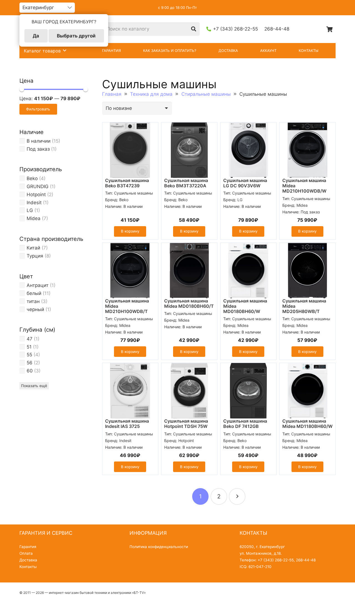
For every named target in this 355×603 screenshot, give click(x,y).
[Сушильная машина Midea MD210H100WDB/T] (130, 270)
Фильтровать (38, 109)
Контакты (28, 566)
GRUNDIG (38, 186)
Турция (35, 256)
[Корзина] (329, 29)
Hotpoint (36, 194)
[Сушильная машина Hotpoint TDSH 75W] (189, 390)
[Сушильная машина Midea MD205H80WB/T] (307, 270)
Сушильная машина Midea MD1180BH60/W (307, 423)
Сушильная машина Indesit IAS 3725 (127, 423)
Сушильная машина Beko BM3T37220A (186, 183)
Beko (32, 178)
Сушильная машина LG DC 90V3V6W (245, 183)
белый (34, 293)
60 (30, 371)
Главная (111, 94)
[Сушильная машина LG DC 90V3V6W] (248, 150)
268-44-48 (306, 560)
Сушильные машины (133, 193)
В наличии (38, 141)
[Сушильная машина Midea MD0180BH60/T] (189, 270)
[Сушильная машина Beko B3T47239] (130, 150)
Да (36, 36)
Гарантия (27, 546)
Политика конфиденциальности (159, 546)
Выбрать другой (76, 36)
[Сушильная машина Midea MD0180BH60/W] (248, 270)
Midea (33, 218)
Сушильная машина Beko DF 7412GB (245, 423)
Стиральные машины (206, 94)
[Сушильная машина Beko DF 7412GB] (248, 390)
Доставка (28, 560)
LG (30, 210)
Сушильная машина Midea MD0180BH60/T (189, 303)
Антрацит (38, 285)
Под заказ (38, 149)
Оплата (26, 553)
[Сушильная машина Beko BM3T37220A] (189, 150)
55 (29, 354)
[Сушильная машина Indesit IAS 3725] (130, 390)
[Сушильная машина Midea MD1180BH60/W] (307, 390)
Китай (33, 248)
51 (29, 347)
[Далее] (237, 496)
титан (33, 301)
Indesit (34, 202)
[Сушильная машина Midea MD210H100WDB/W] (307, 150)
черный (35, 309)
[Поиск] (193, 29)
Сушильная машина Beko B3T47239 (127, 183)
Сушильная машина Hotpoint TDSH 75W (186, 423)
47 (29, 339)
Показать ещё (34, 386)
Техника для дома (151, 94)
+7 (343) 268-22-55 (276, 560)
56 (29, 362)
